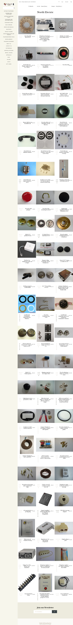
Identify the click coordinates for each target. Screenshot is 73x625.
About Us (9, 43)
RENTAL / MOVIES (9, 52)
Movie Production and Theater (8, 34)
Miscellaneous (8, 39)
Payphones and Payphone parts (9, 20)
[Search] (14, 8)
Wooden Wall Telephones (9, 14)
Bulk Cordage (9, 24)
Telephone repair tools (8, 36)
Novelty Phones (9, 31)
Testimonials (9, 48)
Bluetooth (8, 29)
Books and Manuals (9, 27)
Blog (9, 57)
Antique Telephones (9, 11)
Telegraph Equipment (9, 41)
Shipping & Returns (8, 50)
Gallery (9, 59)
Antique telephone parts (8, 17)
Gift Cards (8, 64)
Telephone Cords (9, 22)
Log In (8, 61)
